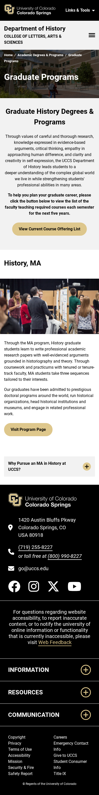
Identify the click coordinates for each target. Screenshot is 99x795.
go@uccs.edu (33, 568)
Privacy (14, 743)
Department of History (34, 28)
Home (8, 55)
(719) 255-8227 (35, 547)
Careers (60, 737)
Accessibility (19, 755)
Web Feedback (55, 642)
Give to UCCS (65, 755)
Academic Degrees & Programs (40, 55)
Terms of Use (20, 749)
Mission (15, 761)
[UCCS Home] (32, 10)
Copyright (16, 737)
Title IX (60, 773)
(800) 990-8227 (65, 556)
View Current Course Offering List (49, 229)
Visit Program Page (28, 429)
